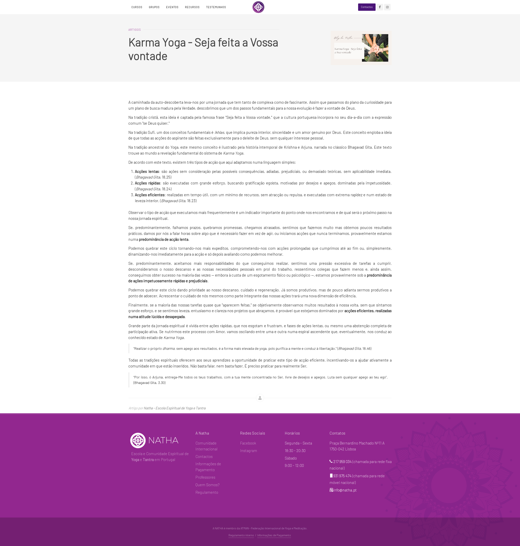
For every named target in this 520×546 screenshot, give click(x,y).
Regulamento (206, 492)
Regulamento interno (241, 535)
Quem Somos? (207, 484)
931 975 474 (342, 475)
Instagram (248, 450)
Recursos (192, 7)
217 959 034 (342, 461)
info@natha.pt (345, 490)
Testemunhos (216, 7)
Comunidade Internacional (206, 446)
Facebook (248, 443)
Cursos (136, 7)
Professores (205, 477)
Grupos (154, 7)
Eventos (172, 7)
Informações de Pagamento (208, 466)
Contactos (204, 456)
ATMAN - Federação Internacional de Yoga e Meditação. (273, 528)
